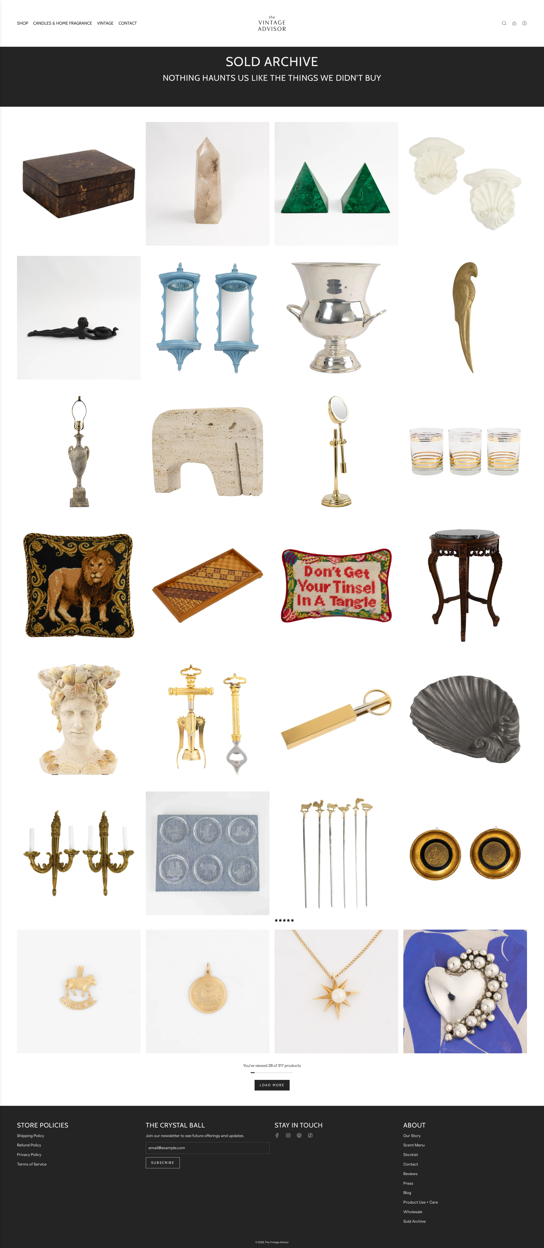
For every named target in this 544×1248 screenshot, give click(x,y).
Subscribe (162, 1163)
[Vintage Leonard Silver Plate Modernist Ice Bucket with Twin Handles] (336, 318)
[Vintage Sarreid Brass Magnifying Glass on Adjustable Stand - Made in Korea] (336, 451)
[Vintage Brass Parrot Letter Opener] (465, 318)
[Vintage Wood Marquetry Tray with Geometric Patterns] (207, 585)
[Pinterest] (299, 1135)
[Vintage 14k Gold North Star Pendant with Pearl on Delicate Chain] (336, 991)
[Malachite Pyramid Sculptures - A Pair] (336, 184)
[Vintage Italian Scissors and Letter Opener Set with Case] (336, 719)
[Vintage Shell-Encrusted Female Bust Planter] (79, 719)
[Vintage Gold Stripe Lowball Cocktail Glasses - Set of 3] (465, 451)
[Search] (504, 23)
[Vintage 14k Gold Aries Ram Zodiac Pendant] (79, 991)
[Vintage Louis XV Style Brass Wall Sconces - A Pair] (79, 853)
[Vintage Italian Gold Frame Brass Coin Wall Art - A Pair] (465, 853)
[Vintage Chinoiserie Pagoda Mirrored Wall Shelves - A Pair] (207, 318)
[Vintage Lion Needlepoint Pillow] (79, 585)
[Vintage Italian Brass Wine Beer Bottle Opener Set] (207, 719)
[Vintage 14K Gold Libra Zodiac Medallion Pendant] (207, 991)
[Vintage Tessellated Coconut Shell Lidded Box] (79, 184)
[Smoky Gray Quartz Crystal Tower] (207, 184)
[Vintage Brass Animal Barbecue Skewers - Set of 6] (336, 853)
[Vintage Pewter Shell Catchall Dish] (465, 719)
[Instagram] (288, 1135)
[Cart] (514, 23)
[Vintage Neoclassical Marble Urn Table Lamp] (79, 451)
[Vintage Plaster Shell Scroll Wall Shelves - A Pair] (465, 184)
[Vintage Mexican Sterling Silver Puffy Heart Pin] (465, 991)
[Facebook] (277, 1135)
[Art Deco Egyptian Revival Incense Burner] (79, 318)
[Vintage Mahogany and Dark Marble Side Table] (465, 585)
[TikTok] (310, 1135)
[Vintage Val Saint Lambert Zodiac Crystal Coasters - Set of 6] (207, 853)
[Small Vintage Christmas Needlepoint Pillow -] (336, 585)
